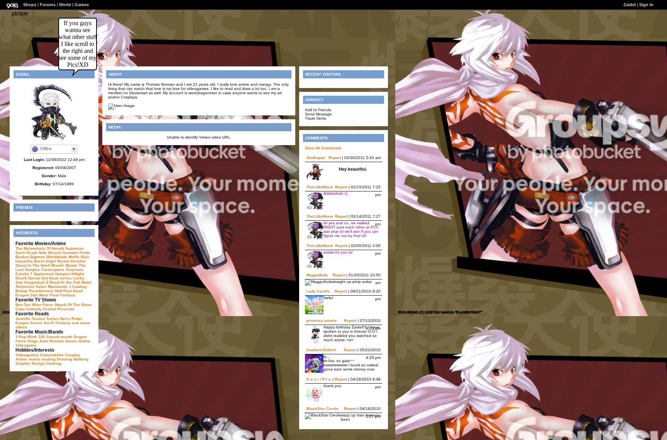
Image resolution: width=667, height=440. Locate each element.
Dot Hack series (57, 278)
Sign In (646, 4)
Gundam (70, 252)
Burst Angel (45, 261)
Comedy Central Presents (50, 309)
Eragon (22, 295)
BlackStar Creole (322, 408)
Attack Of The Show (72, 305)
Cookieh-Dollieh (321, 350)
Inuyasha (24, 261)
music (34, 359)
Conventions (52, 355)
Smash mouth (59, 337)
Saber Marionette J (53, 286)
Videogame (26, 345)
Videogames (27, 355)
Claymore (75, 269)
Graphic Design (30, 363)
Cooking (53, 363)
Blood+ (57, 265)
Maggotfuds (317, 275)
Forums (48, 4)
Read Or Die (60, 282)
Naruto (34, 278)
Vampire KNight (69, 274)
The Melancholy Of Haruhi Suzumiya (49, 248)
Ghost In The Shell (32, 265)
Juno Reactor (51, 341)
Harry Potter (71, 318)
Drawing (64, 359)
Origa (32, 341)
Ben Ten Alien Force (34, 305)
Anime (84, 341)
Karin (20, 252)
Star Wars (39, 295)
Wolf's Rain (78, 257)
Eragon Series (28, 323)
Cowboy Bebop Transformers (51, 288)
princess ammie (321, 320)
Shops (29, 4)
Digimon (37, 257)
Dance (71, 341)
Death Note (37, 252)
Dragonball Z (36, 282)
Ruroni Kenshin (71, 261)
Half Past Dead (69, 291)
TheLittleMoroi (319, 187)
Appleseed (44, 274)
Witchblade (56, 257)
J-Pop (20, 337)
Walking (80, 359)
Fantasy (63, 323)
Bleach (54, 252)
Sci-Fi (49, 323)
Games (81, 4)
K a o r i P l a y (320, 379)
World (65, 4)
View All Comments (323, 148)
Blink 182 (36, 337)
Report (334, 158)
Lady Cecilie (318, 291)
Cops (20, 309)
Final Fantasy (62, 295)
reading (48, 359)
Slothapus (315, 158)
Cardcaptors (52, 269)
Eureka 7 (23, 274)
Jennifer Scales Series (37, 318)
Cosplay (72, 355)
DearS (21, 278)
